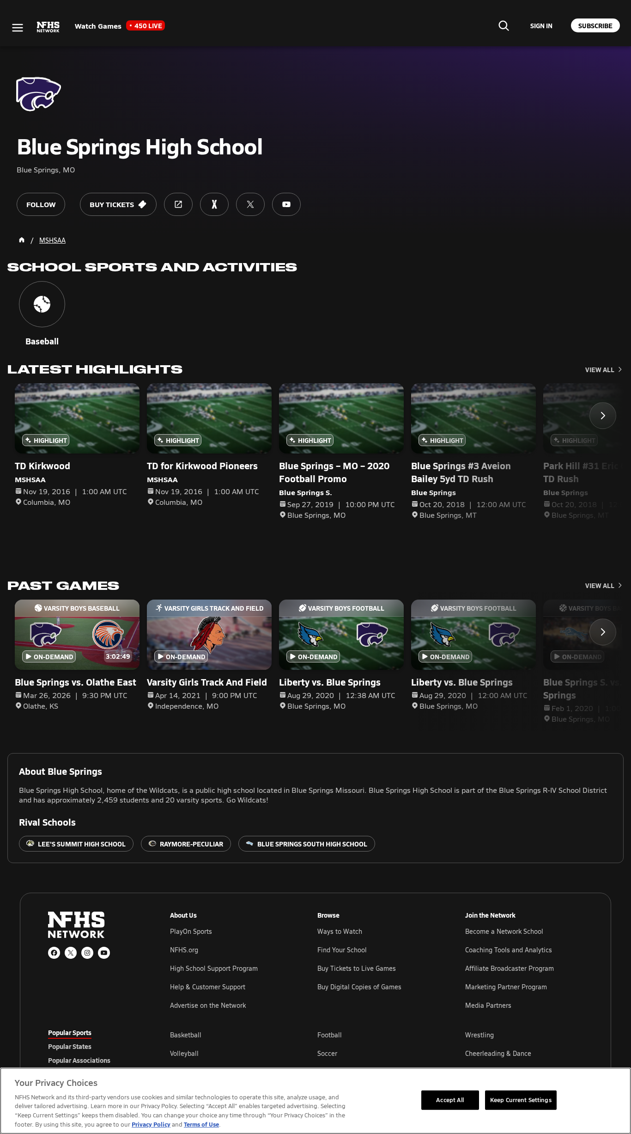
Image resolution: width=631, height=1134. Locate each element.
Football (329, 1034)
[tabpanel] (376, 1053)
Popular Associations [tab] (79, 1060)
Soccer (327, 1053)
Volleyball (184, 1053)
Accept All (450, 1100)
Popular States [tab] (69, 1046)
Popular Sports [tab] (69, 1032)
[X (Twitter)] (71, 953)
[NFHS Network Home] (48, 27)
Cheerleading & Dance (498, 1053)
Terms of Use (201, 1124)
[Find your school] (503, 25)
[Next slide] (602, 415)
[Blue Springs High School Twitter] (250, 204)
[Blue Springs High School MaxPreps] (214, 204)
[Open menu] (17, 27)
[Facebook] (54, 953)
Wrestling (479, 1034)
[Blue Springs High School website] (178, 204)
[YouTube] (104, 953)
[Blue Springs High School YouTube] (286, 204)
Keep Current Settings (521, 1100)
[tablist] (94, 1046)
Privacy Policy (151, 1124)
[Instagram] (87, 953)
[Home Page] (22, 239)
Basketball (185, 1034)
